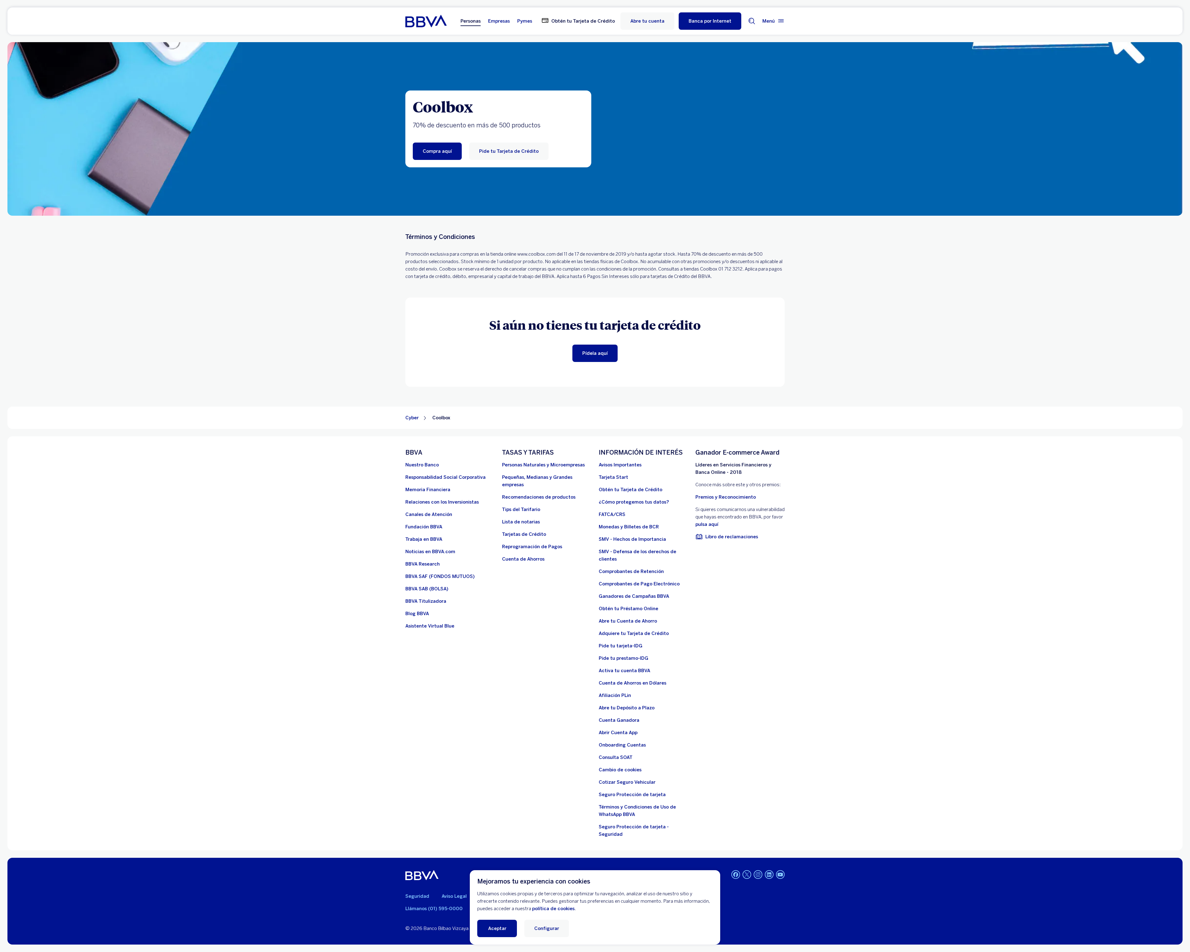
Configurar (546, 928)
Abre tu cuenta (647, 21)
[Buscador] (752, 21)
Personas (471, 21)
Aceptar (497, 928)
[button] (710, 21)
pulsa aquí (706, 524)
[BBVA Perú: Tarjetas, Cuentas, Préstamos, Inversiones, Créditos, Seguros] (426, 21)
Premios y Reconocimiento (725, 497)
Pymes (524, 21)
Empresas (499, 21)
